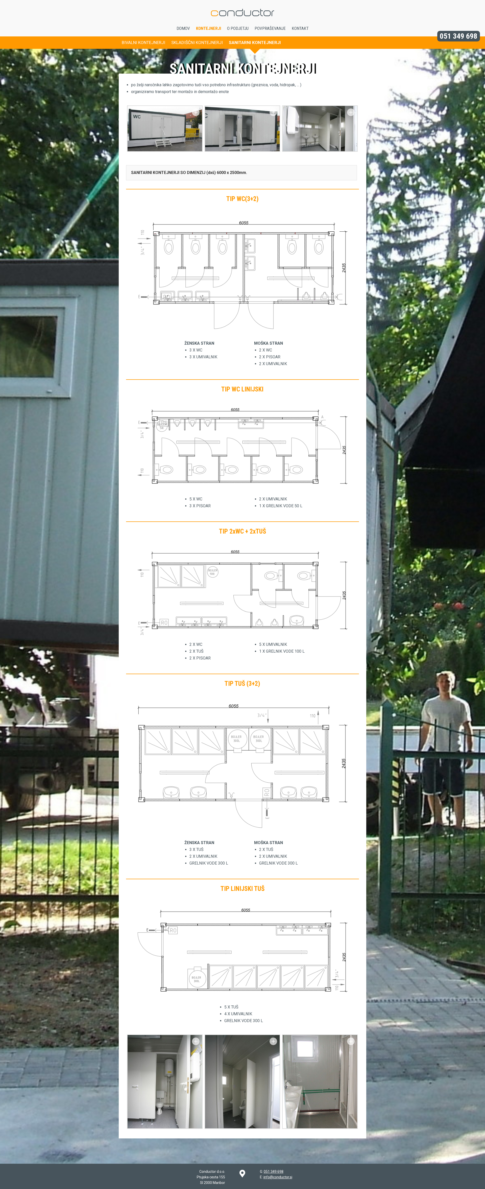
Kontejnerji (208, 28)
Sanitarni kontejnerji (255, 42)
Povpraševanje (270, 28)
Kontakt (300, 28)
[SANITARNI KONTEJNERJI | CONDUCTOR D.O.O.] (242, 24)
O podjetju (238, 28)
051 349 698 (458, 36)
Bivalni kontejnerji (143, 42)
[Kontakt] (242, 1173)
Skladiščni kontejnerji (197, 42)
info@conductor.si (277, 1177)
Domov (183, 28)
